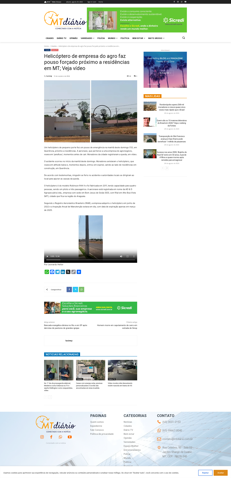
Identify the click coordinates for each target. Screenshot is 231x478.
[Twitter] (75, 289)
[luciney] (55, 340)
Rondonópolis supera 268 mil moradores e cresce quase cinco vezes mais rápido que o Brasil (171, 107)
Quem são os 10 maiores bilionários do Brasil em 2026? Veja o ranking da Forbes (172, 123)
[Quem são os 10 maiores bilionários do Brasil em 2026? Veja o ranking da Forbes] (150, 122)
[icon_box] (169, 432)
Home (46, 46)
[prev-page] (45, 397)
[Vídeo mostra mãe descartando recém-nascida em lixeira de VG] (122, 370)
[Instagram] (178, 1)
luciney (49, 76)
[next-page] (50, 397)
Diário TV (55, 50)
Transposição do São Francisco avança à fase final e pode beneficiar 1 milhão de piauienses (172, 139)
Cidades (54, 46)
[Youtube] (185, 1)
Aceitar (220, 473)
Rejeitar (205, 473)
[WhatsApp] (181, 1)
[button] (183, 37)
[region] (115, 472)
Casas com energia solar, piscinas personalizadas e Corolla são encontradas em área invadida (89, 385)
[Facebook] (174, 1)
